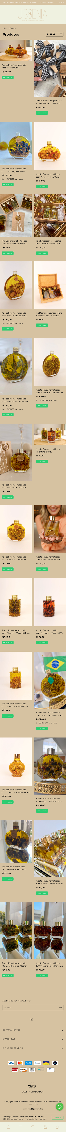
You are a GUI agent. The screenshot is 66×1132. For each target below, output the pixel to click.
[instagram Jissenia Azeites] (32, 1019)
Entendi (57, 1118)
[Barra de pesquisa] (33, 1126)
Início (5, 28)
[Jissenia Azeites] (9, 1126)
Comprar (7, 77)
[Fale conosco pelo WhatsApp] (59, 1107)
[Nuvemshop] (33, 1109)
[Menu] (21, 1126)
